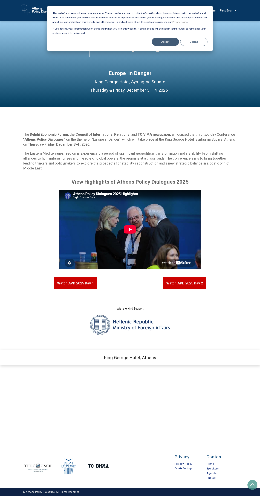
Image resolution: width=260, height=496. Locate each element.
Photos (211, 477)
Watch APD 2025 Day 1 (75, 283)
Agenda (212, 473)
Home (210, 463)
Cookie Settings (183, 468)
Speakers (213, 468)
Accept (165, 41)
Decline (194, 41)
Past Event (226, 10)
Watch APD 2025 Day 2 (184, 283)
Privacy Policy (179, 21)
